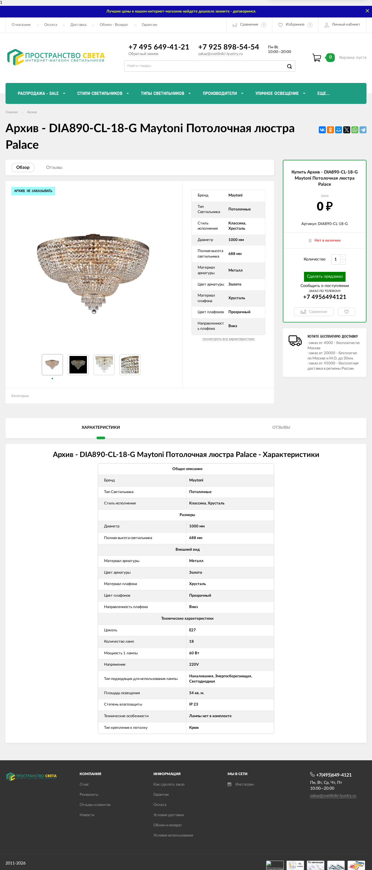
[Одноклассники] (330, 129)
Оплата (50, 25)
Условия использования (173, 835)
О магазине (21, 25)
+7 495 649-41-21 (158, 47)
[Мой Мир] (338, 129)
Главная (12, 112)
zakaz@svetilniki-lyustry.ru (220, 54)
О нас (84, 784)
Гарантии (149, 25)
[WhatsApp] (354, 129)
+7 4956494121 (324, 297)
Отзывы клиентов (95, 805)
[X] (346, 129)
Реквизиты (89, 795)
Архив (32, 112)
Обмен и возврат (167, 825)
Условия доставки (168, 815)
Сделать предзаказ (325, 276)
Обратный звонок (143, 54)
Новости (87, 815)
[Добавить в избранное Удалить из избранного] (346, 312)
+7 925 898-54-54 (228, 47)
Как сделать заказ (169, 784)
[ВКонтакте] (322, 129)
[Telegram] (363, 129)
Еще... (323, 93)
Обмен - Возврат (114, 25)
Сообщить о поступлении (325, 286)
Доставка (78, 25)
